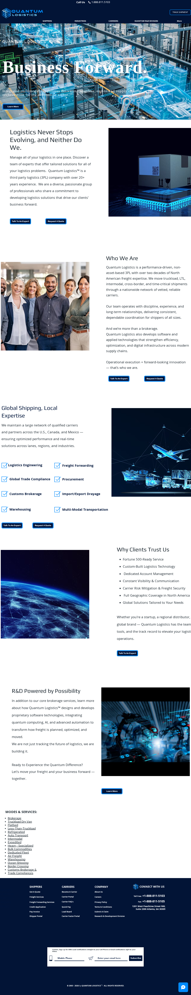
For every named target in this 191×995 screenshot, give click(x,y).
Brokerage (14, 818)
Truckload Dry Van (20, 821)
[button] (47, 21)
